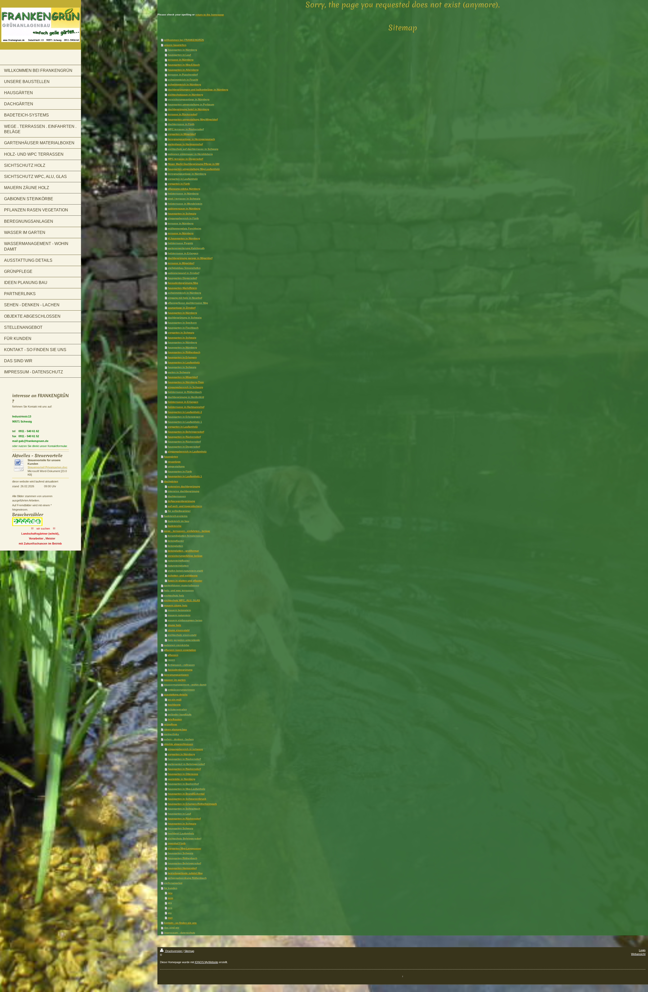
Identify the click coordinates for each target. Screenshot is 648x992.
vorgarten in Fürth (179, 183)
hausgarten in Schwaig (182, 213)
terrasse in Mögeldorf (181, 263)
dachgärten (171, 481)
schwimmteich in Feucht (183, 79)
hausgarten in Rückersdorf (184, 436)
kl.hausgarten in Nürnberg (184, 238)
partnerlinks (171, 734)
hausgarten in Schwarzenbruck (187, 798)
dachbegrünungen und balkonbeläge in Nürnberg (198, 89)
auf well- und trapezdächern (185, 506)
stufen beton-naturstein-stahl (185, 570)
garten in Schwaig (179, 372)
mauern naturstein (179, 615)
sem (170, 898)
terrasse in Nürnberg (180, 59)
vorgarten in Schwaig (181, 332)
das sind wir (171, 927)
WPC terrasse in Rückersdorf (186, 129)
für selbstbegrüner (179, 511)
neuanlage (174, 461)
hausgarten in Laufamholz (184, 362)
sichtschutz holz (174, 595)
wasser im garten (175, 679)
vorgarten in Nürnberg (181, 754)
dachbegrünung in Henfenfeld (186, 397)
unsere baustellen (175, 45)
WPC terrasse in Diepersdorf (185, 158)
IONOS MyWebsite (206, 962)
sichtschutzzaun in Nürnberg (185, 94)
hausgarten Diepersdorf (182, 278)
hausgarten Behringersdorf (184, 863)
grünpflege (170, 724)
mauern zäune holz (175, 605)
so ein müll (174, 699)
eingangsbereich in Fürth (183, 218)
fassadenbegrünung (180, 669)
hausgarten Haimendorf (182, 868)
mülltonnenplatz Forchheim (184, 228)
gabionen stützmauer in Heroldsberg (190, 154)
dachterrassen (177, 496)
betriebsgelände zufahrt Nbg (185, 873)
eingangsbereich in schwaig (185, 749)
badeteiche (174, 525)
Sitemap (189, 951)
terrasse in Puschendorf (183, 74)
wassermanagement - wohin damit (185, 684)
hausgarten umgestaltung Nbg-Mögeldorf (193, 119)
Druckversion (174, 951)
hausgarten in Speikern (182, 322)
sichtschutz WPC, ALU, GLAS (182, 600)
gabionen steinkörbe (176, 645)
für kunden (170, 888)
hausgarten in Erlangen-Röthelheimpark (192, 803)
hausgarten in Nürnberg (182, 49)
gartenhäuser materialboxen (181, 585)
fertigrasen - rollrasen (181, 664)
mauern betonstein (179, 610)
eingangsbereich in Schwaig (185, 387)
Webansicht (638, 954)
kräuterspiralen (177, 709)
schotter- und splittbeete (183, 575)
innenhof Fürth (177, 843)
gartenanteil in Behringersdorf (186, 764)
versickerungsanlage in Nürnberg (188, 99)
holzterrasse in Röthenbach (185, 392)
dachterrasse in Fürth (181, 124)
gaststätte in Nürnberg (181, 779)
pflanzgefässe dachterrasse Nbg (188, 302)
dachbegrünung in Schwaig (184, 317)
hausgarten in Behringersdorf (186, 431)
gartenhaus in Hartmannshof (185, 144)
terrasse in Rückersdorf (182, 114)
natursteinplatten (178, 565)
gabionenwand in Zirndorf (183, 273)
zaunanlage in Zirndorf (181, 307)
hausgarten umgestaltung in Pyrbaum (191, 104)
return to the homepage (209, 14)
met (170, 917)
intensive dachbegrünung (183, 491)
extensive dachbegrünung (184, 486)
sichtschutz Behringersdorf (184, 838)
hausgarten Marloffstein (182, 288)
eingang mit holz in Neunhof (185, 297)
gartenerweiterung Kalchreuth (186, 248)
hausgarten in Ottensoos (183, 774)
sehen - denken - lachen (179, 739)
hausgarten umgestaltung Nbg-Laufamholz (194, 169)
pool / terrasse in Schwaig (184, 198)
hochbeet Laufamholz (181, 833)
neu (170, 893)
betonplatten (175, 545)
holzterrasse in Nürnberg (183, 193)
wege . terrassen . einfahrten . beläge (187, 531)
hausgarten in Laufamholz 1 (185, 421)
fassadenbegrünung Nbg (183, 282)
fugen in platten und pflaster (185, 580)
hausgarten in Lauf (179, 54)
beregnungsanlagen (176, 674)
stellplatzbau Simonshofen (184, 268)
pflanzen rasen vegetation (180, 650)
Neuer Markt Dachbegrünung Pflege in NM (193, 164)
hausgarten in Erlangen (182, 357)
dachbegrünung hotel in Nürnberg (188, 109)
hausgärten (171, 456)
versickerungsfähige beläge (185, 555)
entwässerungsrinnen (181, 689)
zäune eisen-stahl (179, 630)
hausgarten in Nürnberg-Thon (186, 382)
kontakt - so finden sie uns (180, 922)
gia (170, 913)
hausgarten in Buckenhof (183, 783)
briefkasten (175, 719)
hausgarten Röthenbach (182, 858)
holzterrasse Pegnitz (180, 243)
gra (170, 902)
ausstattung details (176, 694)
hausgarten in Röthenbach (184, 352)
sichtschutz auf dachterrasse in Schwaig (193, 149)
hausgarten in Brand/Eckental (186, 793)
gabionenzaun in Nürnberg (184, 208)
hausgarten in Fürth (180, 471)
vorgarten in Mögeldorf (182, 134)
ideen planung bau (175, 729)
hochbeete (174, 704)
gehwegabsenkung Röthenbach (187, 878)
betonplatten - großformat (183, 550)
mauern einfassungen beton (185, 620)
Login (642, 950)
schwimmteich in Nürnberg (184, 84)
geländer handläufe (180, 714)
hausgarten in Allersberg (183, 69)
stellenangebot (173, 883)
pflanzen (173, 655)
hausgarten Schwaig (180, 828)
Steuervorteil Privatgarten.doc (47, 467)
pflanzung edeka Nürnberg (184, 188)
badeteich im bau (178, 521)
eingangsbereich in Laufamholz (187, 451)
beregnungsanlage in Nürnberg (187, 173)
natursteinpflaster (179, 560)
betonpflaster (176, 540)
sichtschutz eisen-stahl (182, 635)
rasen (171, 659)
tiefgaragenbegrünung (181, 501)
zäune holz (174, 625)
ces (170, 907)
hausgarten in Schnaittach (184, 808)
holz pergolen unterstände (184, 640)
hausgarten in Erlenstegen (184, 416)
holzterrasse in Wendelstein (185, 203)
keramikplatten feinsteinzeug (186, 535)
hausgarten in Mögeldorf (183, 377)
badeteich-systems (176, 516)
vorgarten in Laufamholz (183, 178)
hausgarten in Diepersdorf (184, 446)
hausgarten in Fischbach (183, 327)
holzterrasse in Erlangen (183, 253)
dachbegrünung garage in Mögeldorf (190, 258)
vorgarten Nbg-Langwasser (184, 848)
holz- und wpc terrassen (179, 590)
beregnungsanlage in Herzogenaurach (191, 139)
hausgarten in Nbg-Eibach (184, 64)
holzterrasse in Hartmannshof (186, 407)
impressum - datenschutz (179, 932)
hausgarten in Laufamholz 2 (185, 412)
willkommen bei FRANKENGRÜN (184, 39)
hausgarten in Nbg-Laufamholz (186, 788)
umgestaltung (176, 466)
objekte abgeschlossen (178, 744)
